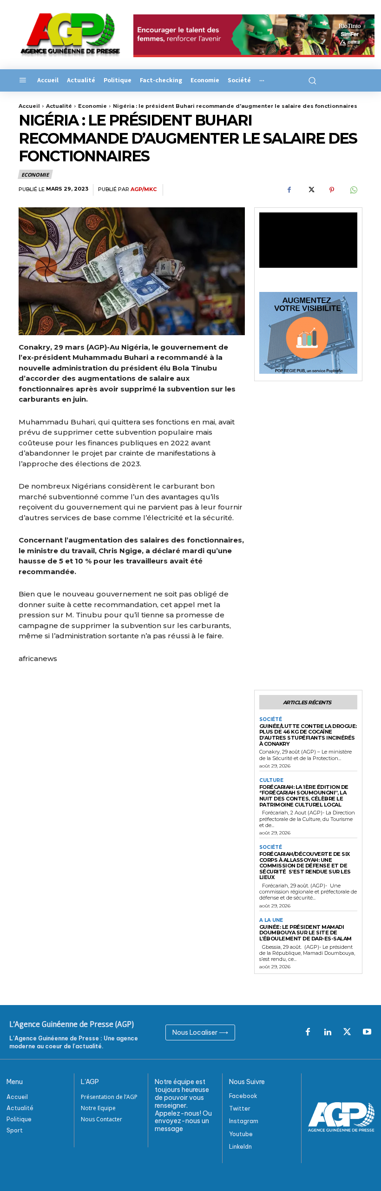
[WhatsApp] (353, 190)
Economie (92, 106)
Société (270, 719)
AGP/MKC (144, 189)
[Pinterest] (331, 190)
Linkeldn (240, 1146)
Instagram (243, 1121)
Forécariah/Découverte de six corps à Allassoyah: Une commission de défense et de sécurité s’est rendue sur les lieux (305, 866)
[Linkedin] (327, 1032)
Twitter (239, 1108)
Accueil (29, 106)
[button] (311, 80)
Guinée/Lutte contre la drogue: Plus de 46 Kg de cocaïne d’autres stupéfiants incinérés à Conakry (308, 735)
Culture (271, 780)
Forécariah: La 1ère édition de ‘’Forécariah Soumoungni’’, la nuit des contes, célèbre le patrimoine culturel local (303, 796)
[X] (310, 190)
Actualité (59, 106)
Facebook (243, 1095)
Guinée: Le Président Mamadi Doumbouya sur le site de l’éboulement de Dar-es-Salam (305, 933)
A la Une (271, 920)
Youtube (241, 1134)
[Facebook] (289, 190)
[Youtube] (367, 1032)
